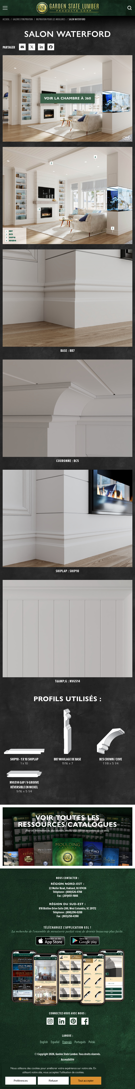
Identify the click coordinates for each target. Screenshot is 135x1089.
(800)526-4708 (74, 892)
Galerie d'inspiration (23, 19)
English (44, 1041)
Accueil (6, 19)
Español (55, 1041)
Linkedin (61, 1021)
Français (67, 1041)
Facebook (84, 1021)
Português (80, 1041)
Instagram (50, 1021)
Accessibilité (67, 1059)
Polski (92, 1041)
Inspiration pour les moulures (50, 19)
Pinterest (73, 1021)
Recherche (129, 8)
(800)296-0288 (74, 912)
